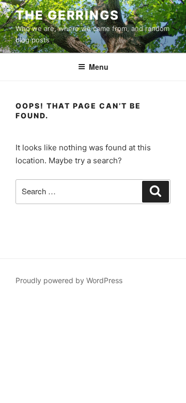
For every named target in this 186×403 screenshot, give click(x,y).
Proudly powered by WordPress (69, 280)
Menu (99, 66)
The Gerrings (67, 15)
